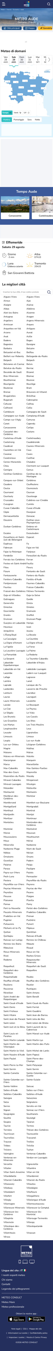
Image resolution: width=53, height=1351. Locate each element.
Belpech (8, 360)
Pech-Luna (9, 876)
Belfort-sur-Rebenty (14, 356)
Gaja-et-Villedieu (12, 595)
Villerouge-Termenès (37, 1218)
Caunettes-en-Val (12, 450)
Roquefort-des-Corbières (11, 971)
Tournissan (9, 1133)
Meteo (3, 10)
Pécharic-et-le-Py (12, 928)
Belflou (30, 352)
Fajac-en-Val (32, 547)
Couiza (7, 488)
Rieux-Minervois (12, 951)
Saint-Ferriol (32, 1007)
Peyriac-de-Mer (34, 888)
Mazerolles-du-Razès (14, 776)
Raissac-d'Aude (34, 936)
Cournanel (9, 492)
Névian (29, 852)
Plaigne (30, 896)
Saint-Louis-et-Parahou (11, 1035)
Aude (22, 10)
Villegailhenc (32, 1195)
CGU (25, 1329)
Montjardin (9, 814)
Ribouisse (8, 947)
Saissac (30, 1086)
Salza (6, 1102)
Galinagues (9, 599)
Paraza (7, 868)
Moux (6, 840)
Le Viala (30, 712)
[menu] (4, 4)
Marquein (31, 760)
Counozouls (32, 488)
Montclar (30, 796)
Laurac (7, 696)
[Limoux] (18, 87)
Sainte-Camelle (11, 1073)
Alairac (29, 304)
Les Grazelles (10, 720)
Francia (9, 10)
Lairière (7, 681)
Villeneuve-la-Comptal (37, 1207)
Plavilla (30, 900)
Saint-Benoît (32, 996)
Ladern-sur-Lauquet (36, 673)
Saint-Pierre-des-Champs (35, 1060)
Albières (30, 308)
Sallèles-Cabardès (13, 1094)
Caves (29, 454)
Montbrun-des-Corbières (11, 797)
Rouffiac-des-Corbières (37, 980)
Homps (30, 623)
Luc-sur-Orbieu (11, 744)
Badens (7, 340)
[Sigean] (40, 88)
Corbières (31, 480)
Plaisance (8, 900)
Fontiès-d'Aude (34, 579)
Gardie (29, 599)
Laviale (7, 704)
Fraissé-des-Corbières (15, 591)
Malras (29, 752)
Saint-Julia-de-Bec (35, 1019)
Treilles (30, 1141)
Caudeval (8, 446)
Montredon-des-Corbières (34, 823)
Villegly (7, 1199)
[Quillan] (17, 94)
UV (25, 112)
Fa (27, 543)
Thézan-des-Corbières (37, 1129)
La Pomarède (10, 654)
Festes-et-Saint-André (15, 563)
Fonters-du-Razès (35, 575)
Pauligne (30, 868)
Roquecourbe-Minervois (33, 961)
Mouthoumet (32, 836)
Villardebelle (10, 1176)
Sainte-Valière (11, 1086)
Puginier (8, 920)
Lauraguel (31, 696)
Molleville (31, 788)
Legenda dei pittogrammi (15, 1288)
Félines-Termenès (35, 591)
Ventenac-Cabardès (36, 1153)
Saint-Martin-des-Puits (37, 1044)
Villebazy (8, 1187)
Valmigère (9, 1153)
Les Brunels (9, 716)
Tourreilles (9, 1137)
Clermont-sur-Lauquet (37, 465)
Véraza (7, 1236)
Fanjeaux (30, 551)
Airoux (7, 300)
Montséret (31, 829)
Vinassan (30, 1232)
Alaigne (7, 304)
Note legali (15, 1329)
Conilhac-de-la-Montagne (34, 475)
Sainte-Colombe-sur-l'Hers (14, 1081)
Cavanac (8, 454)
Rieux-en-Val (32, 951)
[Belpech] (4, 81)
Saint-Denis (9, 1007)
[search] (49, 4)
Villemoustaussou (35, 1203)
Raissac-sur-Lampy (13, 939)
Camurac (30, 419)
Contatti (6, 1284)
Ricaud (29, 947)
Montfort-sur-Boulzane (37, 802)
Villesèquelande (34, 1226)
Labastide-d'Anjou (35, 662)
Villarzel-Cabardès (13, 1180)
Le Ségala (8, 712)
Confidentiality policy (38, 1333)
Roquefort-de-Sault (36, 966)
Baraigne (30, 344)
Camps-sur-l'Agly (12, 419)
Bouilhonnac (10, 380)
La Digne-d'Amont (13, 642)
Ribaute (30, 943)
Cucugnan (8, 504)
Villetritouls (9, 1232)
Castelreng (9, 442)
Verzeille (8, 1164)
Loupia (7, 740)
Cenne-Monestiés (12, 461)
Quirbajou (8, 936)
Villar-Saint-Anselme (14, 1172)
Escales (7, 533)
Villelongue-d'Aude (36, 1199)
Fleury (29, 567)
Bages (29, 340)
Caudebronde (33, 442)
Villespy (30, 1222)
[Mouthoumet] (27, 91)
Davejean (31, 512)
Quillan (7, 932)
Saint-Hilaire (10, 1015)
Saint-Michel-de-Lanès (37, 1050)
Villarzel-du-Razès (35, 1180)
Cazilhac (30, 458)
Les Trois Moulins (35, 724)
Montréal (8, 829)
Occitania (16, 10)
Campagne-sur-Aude (14, 415)
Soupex (7, 1121)
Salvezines (31, 1098)
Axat (6, 336)
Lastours (8, 692)
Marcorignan (10, 760)
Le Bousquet (32, 704)
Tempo (5, 112)
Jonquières (9, 630)
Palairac (7, 864)
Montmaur (31, 818)
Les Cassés (32, 716)
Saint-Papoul (32, 1054)
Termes (30, 1125)
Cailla (29, 407)
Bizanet (30, 372)
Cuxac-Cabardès (12, 508)
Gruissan (8, 619)
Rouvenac (8, 988)
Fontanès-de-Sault (35, 571)
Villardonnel (32, 1176)
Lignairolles (32, 732)
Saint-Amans (32, 992)
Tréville (30, 1145)
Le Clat (7, 708)
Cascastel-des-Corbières (11, 433)
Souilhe (7, 1117)
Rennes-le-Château (36, 939)
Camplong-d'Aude (35, 415)
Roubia (29, 976)
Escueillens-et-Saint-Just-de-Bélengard (14, 538)
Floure (7, 571)
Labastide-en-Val (12, 669)
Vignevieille (32, 1164)
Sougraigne (9, 1114)
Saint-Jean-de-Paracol (14, 1019)
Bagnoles (8, 344)
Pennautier (31, 876)
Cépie (6, 512)
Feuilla (29, 563)
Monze (7, 832)
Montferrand (10, 802)
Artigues (30, 328)
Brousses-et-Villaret (36, 392)
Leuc (28, 728)
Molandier (8, 788)
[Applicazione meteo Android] (36, 1319)
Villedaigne (32, 1187)
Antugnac (8, 316)
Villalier (7, 1168)
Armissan (8, 324)
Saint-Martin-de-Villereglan (12, 1045)
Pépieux (30, 928)
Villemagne (9, 1203)
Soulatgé (30, 1117)
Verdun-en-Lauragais (36, 1157)
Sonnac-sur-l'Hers (35, 1110)
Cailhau (30, 403)
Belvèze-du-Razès (13, 368)
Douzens (8, 520)
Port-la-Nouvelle (12, 908)
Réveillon (8, 992)
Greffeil (30, 615)
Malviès (30, 756)
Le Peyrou (31, 708)
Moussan (30, 832)
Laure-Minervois (12, 700)
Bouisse (30, 380)
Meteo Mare (8, 1302)
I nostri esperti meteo (13, 1275)
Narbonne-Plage (12, 848)
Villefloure (31, 1191)
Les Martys (9, 724)
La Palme (31, 650)
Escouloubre (32, 533)
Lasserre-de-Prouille (36, 689)
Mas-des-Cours (11, 772)
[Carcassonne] (22, 80)
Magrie (7, 748)
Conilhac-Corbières (13, 473)
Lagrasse (30, 677)
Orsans (29, 856)
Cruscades (9, 500)
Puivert (30, 924)
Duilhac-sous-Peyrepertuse (33, 521)
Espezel (30, 537)
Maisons (8, 752)
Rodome (8, 959)
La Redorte (31, 654)
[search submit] (49, 292)
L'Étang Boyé (10, 634)
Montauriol (9, 792)
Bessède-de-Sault (13, 372)
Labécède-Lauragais (36, 669)
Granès (7, 615)
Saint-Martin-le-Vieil (14, 1050)
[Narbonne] (41, 82)
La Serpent (9, 658)
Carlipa (29, 427)
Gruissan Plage (33, 619)
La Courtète (32, 638)
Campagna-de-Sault (36, 411)
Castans (30, 431)
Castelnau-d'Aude (12, 438)
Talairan (30, 1121)
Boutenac (8, 387)
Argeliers (8, 320)
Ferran (29, 559)
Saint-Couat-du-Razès (37, 1003)
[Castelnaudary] (10, 76)
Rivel (6, 955)
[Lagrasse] (30, 85)
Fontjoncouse (10, 583)
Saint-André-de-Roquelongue (12, 998)
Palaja (29, 864)
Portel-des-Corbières (37, 908)
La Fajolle (8, 646)
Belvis (29, 364)
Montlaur (8, 818)
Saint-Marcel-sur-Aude (37, 1033)
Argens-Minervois (35, 320)
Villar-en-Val (32, 1172)
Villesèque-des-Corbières (12, 1227)
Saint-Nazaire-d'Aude (14, 1054)
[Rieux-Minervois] (29, 78)
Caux (28, 450)
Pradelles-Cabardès (36, 912)
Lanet (29, 681)
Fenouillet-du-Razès (36, 555)
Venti (16, 112)
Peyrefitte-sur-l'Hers (14, 884)
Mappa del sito (35, 1329)
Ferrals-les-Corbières (14, 559)
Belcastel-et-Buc (12, 352)
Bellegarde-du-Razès (37, 356)
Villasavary (9, 1183)
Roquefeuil (9, 966)
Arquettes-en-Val (12, 328)
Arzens (7, 332)
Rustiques (31, 988)
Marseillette (32, 764)
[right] (49, 60)
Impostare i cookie (16, 1337)
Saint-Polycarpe (34, 1065)
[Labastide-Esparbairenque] (23, 74)
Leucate (7, 732)
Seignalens (31, 1102)
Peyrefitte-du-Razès (36, 880)
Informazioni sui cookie (17, 1333)
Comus (29, 469)
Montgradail (32, 806)
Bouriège (30, 384)
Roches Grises (33, 955)
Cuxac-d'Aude (33, 508)
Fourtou (7, 587)
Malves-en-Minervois (14, 756)
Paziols (29, 872)
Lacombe (8, 673)
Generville (9, 603)
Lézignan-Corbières (36, 744)
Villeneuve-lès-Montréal (34, 1213)
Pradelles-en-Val (12, 916)
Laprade (7, 685)
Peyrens (30, 884)
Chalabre (30, 461)
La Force (30, 646)
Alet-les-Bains (11, 312)
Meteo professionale (13, 1306)
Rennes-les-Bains (12, 943)
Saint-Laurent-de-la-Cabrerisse (36, 1028)
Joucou (29, 630)
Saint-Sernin (10, 1069)
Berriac (29, 368)
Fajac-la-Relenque (13, 551)
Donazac (30, 516)
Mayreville (31, 772)
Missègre (31, 784)
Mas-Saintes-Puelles (36, 768)
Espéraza (8, 543)
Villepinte (8, 1218)
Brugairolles (10, 395)
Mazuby (30, 776)
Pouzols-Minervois (13, 912)
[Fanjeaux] (13, 82)
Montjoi (30, 814)
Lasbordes (9, 689)
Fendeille (8, 555)
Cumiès (30, 504)
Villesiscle (9, 1222)
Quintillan (31, 932)
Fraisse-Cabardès (35, 587)
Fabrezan (8, 547)
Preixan (30, 916)
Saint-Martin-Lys (34, 1040)
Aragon (30, 316)
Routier (30, 984)
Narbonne (31, 844)
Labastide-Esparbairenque (11, 664)
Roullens (8, 984)
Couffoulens (32, 484)
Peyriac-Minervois (12, 888)
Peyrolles (8, 892)
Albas (6, 308)
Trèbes (7, 1145)
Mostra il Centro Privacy (36, 1337)
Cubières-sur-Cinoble (37, 500)
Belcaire (30, 348)
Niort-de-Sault (33, 848)
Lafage (7, 677)
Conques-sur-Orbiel (13, 480)
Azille (29, 336)
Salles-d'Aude (11, 1090)
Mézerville (9, 844)
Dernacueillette (11, 516)
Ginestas (8, 607)
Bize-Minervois (11, 376)
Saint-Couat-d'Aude (13, 1003)
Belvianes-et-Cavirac (14, 364)
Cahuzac (8, 403)
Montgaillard (10, 806)
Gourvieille (9, 611)
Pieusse (7, 896)
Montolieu (9, 822)
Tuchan (29, 1149)
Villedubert (9, 1191)
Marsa (7, 764)
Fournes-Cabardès (35, 583)
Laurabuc (30, 692)
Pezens (30, 892)
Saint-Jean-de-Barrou (37, 1015)
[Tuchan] (33, 94)
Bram (29, 387)
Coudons (8, 484)
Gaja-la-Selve (33, 595)
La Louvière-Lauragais (14, 650)
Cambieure (9, 411)
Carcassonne (10, 427)
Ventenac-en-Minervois (10, 1159)
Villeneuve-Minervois (14, 1207)
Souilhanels (32, 1114)
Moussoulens (10, 836)
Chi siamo (7, 1279)
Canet (6, 423)
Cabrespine (32, 399)
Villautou (30, 1183)
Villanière (31, 1168)
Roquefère (31, 970)
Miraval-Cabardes (12, 780)
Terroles (8, 1129)
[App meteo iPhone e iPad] (17, 1319)
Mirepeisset (32, 780)
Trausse (7, 1141)
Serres (7, 1106)
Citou (6, 465)
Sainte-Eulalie (33, 1079)
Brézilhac (30, 395)
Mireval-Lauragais (12, 784)
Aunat (29, 332)
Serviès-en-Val (33, 1106)
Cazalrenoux (10, 458)
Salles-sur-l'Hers (34, 1090)
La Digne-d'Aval (34, 642)
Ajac (28, 300)
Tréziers (7, 1149)
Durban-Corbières (12, 526)
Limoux (30, 736)
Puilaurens (9, 924)
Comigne (8, 469)
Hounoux (8, 626)
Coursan (30, 492)
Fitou (6, 567)
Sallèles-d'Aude (34, 1094)
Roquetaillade (10, 976)
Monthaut (8, 810)
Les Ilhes (30, 720)
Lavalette (31, 700)
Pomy (29, 904)
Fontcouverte (10, 575)
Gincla (29, 603)
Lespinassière (10, 728)
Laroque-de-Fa (33, 685)
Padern (29, 860)
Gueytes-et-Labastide (14, 623)
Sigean (7, 1110)
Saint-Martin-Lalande (14, 1040)
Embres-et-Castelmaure (32, 528)
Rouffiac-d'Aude (11, 980)
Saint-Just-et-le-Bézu (14, 1027)
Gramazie (31, 611)
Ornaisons (8, 856)
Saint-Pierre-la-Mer (13, 1065)
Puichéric (30, 920)
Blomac (30, 376)
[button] (23, 81)
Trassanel (31, 1137)
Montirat (30, 810)
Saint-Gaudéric (33, 1011)
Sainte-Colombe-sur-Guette (37, 1074)
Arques (30, 324)
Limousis (8, 736)
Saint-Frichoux (11, 1011)
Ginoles (30, 607)
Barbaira (8, 348)
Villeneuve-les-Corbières (11, 1213)
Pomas (7, 904)
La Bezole (31, 634)
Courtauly (8, 496)
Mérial (29, 840)
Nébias (7, 852)
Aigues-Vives (10, 296)
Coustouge (31, 496)
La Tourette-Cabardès (37, 658)
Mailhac (30, 748)
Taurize (7, 1125)
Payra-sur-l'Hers (12, 872)
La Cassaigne (10, 638)
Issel (28, 626)
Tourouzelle (32, 1133)
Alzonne (30, 312)
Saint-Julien (9, 1023)
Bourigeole (9, 384)
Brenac (7, 392)
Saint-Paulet (10, 1058)
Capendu (30, 423)
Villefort (8, 1195)
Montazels (31, 792)
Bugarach (8, 399)
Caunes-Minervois (35, 446)
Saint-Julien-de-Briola (37, 1023)
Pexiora (7, 880)
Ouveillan (8, 860)
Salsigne (8, 1098)
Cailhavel (8, 407)
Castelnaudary (33, 438)
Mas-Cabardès (11, 768)
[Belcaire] (10, 96)
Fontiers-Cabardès (13, 579)
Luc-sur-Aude (33, 740)
